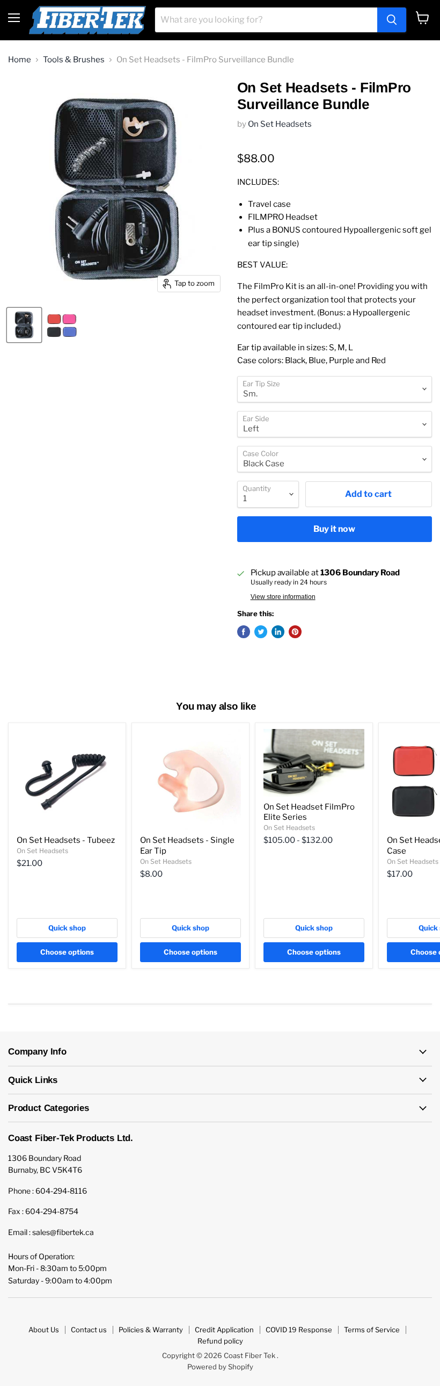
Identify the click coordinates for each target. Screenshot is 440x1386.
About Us (43, 1329)
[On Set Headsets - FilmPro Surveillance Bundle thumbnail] (24, 325)
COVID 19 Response (299, 1329)
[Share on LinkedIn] (278, 631)
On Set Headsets (280, 124)
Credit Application (224, 1329)
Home (19, 59)
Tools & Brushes (74, 59)
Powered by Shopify (220, 1366)
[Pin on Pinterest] (295, 631)
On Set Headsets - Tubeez (66, 840)
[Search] (391, 20)
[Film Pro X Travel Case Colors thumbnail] (62, 325)
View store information (283, 597)
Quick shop (67, 927)
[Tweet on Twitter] (260, 631)
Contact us (89, 1329)
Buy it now (334, 529)
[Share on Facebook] (243, 631)
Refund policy (220, 1341)
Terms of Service (372, 1329)
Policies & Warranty (151, 1329)
